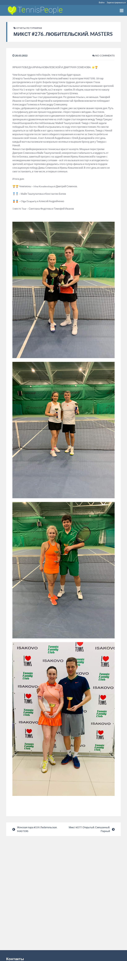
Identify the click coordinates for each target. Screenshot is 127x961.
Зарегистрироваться (116, 2)
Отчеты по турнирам (29, 28)
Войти (101, 2)
